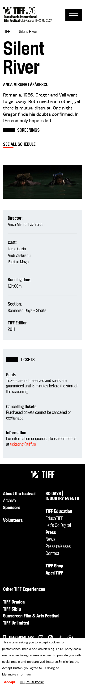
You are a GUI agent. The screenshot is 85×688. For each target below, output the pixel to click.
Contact (52, 554)
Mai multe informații (16, 674)
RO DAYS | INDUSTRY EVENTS (62, 496)
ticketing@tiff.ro (23, 444)
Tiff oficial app (21, 637)
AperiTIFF (54, 573)
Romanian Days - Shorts (27, 311)
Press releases (58, 547)
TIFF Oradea (14, 602)
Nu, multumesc (32, 682)
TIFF (6, 32)
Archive (9, 501)
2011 (11, 329)
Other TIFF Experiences (24, 589)
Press (51, 533)
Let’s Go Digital (58, 526)
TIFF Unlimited (16, 623)
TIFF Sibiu (12, 609)
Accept (9, 682)
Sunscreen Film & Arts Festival (31, 616)
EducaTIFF (54, 519)
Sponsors (11, 508)
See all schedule (19, 145)
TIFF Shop (54, 566)
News (50, 539)
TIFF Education (59, 512)
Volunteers (13, 521)
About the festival (19, 494)
